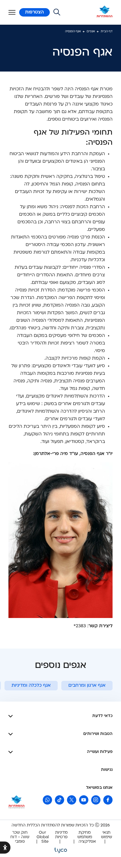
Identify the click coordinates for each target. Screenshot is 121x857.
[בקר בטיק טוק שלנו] (59, 800)
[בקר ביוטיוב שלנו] (83, 800)
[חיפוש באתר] (56, 12)
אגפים (91, 31)
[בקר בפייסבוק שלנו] (108, 800)
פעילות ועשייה (100, 752)
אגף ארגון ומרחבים (87, 685)
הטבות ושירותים (98, 734)
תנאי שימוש (106, 835)
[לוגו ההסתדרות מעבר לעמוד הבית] (105, 12)
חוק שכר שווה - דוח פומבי (19, 837)
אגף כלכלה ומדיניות (31, 685)
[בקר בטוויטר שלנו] (71, 800)
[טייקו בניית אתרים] (60, 850)
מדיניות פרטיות (61, 835)
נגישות (107, 770)
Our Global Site (43, 837)
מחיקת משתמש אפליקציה (86, 837)
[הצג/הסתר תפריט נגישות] (5, 847)
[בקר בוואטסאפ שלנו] (47, 800)
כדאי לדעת (102, 716)
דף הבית (107, 31)
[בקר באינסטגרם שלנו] (95, 800)
